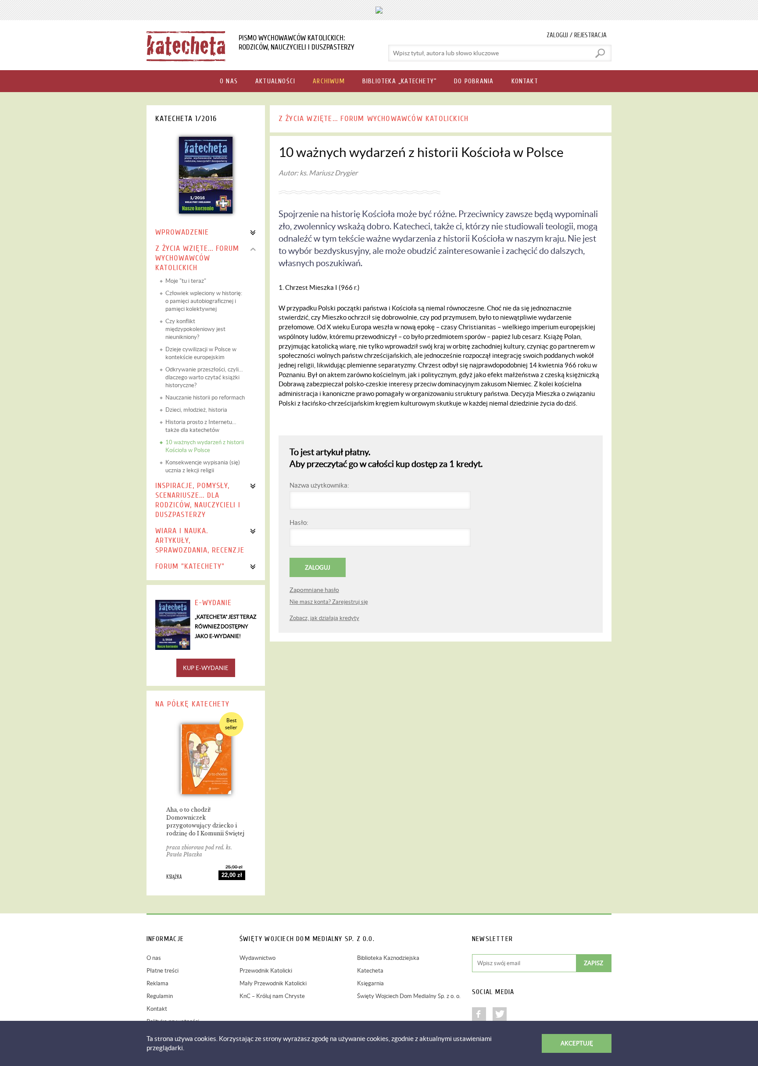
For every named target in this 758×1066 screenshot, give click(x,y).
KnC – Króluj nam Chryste (272, 996)
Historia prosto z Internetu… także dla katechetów (200, 426)
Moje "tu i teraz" (185, 281)
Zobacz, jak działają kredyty (324, 618)
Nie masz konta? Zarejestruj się (329, 602)
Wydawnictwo (257, 958)
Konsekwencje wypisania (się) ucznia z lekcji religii (202, 466)
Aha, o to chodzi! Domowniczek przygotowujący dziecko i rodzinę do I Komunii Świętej (205, 821)
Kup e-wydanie (206, 668)
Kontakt (157, 1008)
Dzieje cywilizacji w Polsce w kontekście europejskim (200, 353)
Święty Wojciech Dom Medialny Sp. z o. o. (409, 996)
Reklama (157, 983)
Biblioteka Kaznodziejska (388, 958)
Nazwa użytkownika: (319, 485)
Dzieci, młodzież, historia (196, 409)
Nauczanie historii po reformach (205, 397)
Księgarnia (370, 983)
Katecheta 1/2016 (186, 118)
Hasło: (299, 522)
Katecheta (370, 970)
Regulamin (160, 996)
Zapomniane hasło (314, 589)
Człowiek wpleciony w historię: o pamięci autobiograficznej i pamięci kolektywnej (203, 301)
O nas (154, 958)
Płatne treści (163, 970)
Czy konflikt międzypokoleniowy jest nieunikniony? (195, 329)
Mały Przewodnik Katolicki (273, 983)
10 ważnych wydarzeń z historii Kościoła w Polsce (204, 446)
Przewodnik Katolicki (266, 970)
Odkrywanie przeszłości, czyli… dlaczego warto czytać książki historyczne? (204, 377)
